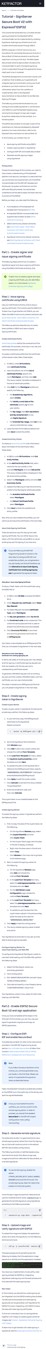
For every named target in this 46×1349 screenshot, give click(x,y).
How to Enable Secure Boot (18, 1048)
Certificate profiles (9, 343)
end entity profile (18, 443)
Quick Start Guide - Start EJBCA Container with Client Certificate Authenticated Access (21, 230)
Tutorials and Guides (17, 10)
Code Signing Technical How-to (29, 1331)
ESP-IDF (31, 210)
